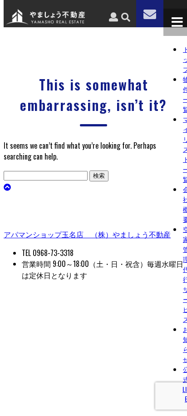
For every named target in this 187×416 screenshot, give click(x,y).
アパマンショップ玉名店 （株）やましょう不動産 (87, 234)
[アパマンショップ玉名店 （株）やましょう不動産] (45, 21)
